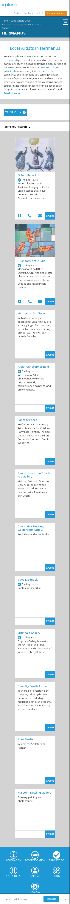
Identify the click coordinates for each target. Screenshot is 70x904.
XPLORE (50, 216)
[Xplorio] (11, 5)
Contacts (17, 13)
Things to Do (23, 24)
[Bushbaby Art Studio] (35, 240)
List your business (55, 13)
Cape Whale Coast (20, 20)
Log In (38, 13)
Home (5, 20)
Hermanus (8, 24)
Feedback (28, 13)
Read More (10, 93)
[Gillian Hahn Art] (35, 155)
